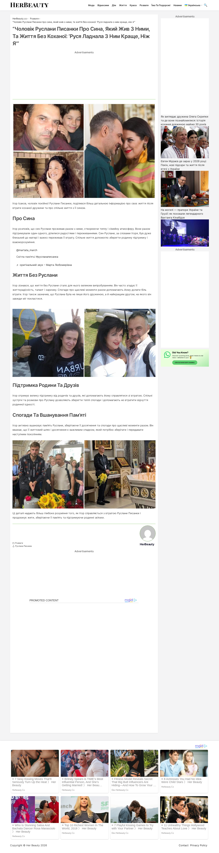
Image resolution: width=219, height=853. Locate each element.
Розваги (144, 5)
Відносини (103, 5)
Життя (123, 5)
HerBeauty (147, 544)
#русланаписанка (47, 256)
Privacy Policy (198, 845)
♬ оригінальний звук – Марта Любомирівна (44, 264)
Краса (133, 5)
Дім (114, 5)
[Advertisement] (84, 76)
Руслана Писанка (23, 546)
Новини (177, 5)
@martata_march (26, 250)
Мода (91, 5)
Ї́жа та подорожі (161, 5)
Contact (184, 845)
